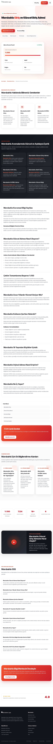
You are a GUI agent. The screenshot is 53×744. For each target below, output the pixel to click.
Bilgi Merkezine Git (10, 437)
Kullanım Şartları (31, 728)
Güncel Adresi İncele (8, 30)
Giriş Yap (36, 2)
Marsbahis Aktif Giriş (5, 730)
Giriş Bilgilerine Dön (10, 677)
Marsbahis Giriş (10, 81)
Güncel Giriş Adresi (8, 410)
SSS (29, 734)
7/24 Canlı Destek (8, 421)
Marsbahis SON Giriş (5, 728)
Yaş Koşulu (30, 730)
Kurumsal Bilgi (20, 30)
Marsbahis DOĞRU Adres (6, 732)
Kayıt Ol (44, 2)
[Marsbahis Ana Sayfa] (6, 3)
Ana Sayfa (3, 81)
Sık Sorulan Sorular (8, 417)
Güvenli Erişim (31, 732)
